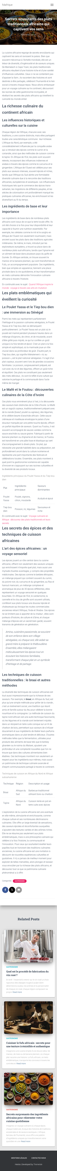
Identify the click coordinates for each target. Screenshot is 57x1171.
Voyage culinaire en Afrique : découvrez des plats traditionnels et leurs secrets (26, 520)
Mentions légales (19, 1158)
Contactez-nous (38, 1158)
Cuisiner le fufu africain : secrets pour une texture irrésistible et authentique (28, 1044)
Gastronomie (20, 881)
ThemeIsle (37, 1164)
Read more (17, 992)
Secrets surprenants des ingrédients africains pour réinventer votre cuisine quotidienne (27, 1118)
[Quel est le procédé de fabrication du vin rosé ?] (28, 946)
